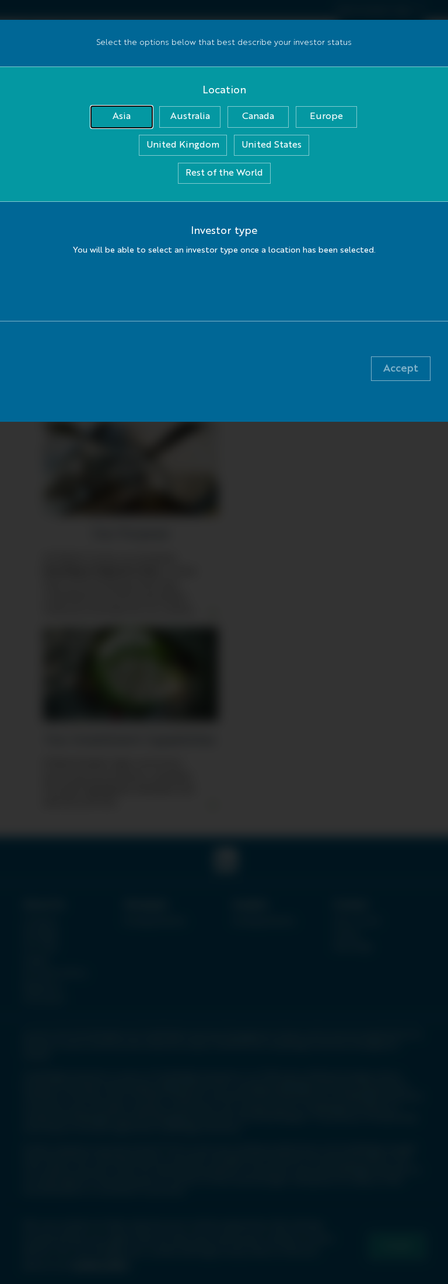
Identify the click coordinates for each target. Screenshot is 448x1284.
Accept (400, 368)
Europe (326, 116)
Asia (122, 116)
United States (272, 145)
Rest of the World (224, 173)
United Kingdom (182, 145)
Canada (258, 116)
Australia (190, 116)
